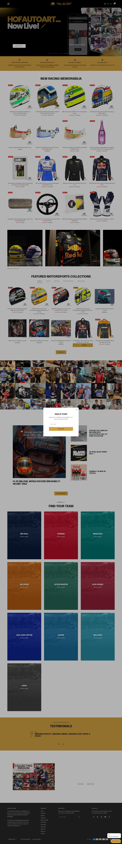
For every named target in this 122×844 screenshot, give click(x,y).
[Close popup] (119, 834)
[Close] (76, 409)
